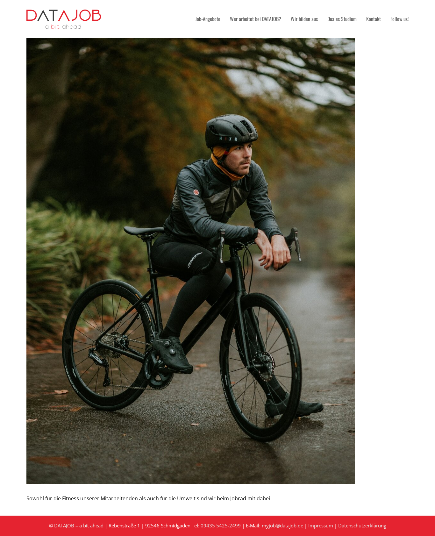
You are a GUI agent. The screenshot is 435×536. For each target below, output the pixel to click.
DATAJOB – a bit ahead (78, 525)
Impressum (320, 525)
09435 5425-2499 (221, 525)
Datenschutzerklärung (362, 525)
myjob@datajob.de (282, 525)
